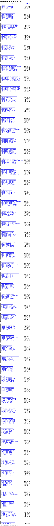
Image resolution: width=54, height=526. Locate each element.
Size (29, 3)
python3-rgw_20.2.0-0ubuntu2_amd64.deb (7, 424)
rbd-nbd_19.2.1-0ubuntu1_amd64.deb (6, 495)
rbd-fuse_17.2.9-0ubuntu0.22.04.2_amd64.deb (7, 439)
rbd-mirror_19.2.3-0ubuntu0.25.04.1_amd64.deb (7, 473)
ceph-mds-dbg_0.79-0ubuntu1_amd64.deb (7, 97)
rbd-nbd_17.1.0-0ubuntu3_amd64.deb (6, 491)
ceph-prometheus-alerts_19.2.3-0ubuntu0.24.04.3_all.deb (9, 204)
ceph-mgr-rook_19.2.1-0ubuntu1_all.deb (6, 190)
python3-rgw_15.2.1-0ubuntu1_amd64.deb (7, 409)
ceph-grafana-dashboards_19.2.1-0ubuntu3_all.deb (8, 68)
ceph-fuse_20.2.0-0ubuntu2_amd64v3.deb (7, 59)
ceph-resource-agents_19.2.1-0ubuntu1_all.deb (7, 224)
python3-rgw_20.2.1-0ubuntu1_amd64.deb (7, 428)
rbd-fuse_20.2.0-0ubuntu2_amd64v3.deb (6, 452)
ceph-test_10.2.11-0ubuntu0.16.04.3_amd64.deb (7, 252)
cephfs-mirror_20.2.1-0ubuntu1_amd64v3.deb (7, 287)
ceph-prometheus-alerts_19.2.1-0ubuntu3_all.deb (8, 203)
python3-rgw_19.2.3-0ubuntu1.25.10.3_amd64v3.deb (8, 422)
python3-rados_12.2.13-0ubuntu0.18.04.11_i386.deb (8, 399)
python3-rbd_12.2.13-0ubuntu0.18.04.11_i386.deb (8, 403)
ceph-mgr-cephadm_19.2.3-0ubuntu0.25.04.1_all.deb (8, 133)
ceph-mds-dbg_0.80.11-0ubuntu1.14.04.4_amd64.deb (8, 101)
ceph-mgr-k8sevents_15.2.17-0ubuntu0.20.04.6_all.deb (8, 170)
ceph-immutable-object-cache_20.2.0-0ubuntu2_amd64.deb (9, 90)
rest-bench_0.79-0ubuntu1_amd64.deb (6, 517)
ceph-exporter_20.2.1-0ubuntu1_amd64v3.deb (7, 18)
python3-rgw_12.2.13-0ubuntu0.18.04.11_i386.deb (8, 408)
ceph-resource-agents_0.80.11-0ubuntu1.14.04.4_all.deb (8, 212)
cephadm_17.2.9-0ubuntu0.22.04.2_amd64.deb (7, 262)
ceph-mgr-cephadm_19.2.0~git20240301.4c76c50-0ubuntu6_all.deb (10, 129)
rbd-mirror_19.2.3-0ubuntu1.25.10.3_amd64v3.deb (8, 475)
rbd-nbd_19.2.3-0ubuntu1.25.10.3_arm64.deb (7, 503)
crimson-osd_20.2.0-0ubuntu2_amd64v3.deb (7, 318)
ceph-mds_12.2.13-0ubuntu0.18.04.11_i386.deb (7, 122)
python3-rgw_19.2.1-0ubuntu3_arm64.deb (7, 418)
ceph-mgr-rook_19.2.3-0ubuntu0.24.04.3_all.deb (8, 192)
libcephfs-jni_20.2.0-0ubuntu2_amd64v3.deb (7, 367)
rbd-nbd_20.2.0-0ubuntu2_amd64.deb (6, 504)
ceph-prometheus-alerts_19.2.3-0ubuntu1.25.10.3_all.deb (9, 206)
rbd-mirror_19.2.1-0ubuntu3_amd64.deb (6, 470)
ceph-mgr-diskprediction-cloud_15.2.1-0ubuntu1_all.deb (9, 152)
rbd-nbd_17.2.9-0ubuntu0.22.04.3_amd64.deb (7, 493)
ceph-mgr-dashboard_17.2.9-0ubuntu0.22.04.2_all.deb (8, 141)
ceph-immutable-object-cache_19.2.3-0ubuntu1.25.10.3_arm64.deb (10, 89)
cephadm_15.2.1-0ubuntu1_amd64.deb (6, 258)
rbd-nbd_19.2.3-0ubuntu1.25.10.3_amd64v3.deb (8, 502)
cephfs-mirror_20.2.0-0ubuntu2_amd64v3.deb (7, 284)
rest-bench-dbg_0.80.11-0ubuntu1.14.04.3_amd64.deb (8, 513)
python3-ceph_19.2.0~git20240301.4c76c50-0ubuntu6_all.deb (9, 382)
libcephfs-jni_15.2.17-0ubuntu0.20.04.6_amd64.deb (8, 351)
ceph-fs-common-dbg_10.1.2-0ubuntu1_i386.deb (8, 28)
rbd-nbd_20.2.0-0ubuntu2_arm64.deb (6, 506)
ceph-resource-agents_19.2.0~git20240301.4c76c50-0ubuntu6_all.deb (10, 223)
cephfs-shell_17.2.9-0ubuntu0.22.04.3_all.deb (7, 294)
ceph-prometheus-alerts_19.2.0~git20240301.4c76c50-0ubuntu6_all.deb (11, 201)
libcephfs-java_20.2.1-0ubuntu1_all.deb (6, 345)
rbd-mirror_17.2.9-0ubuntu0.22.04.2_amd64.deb (7, 465)
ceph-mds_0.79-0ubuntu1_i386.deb (6, 109)
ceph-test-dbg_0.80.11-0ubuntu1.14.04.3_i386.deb (8, 235)
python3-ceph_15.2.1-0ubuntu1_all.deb (6, 377)
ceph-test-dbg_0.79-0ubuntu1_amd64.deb (7, 232)
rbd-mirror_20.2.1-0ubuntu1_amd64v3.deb (7, 482)
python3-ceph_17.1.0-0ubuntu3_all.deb (6, 379)
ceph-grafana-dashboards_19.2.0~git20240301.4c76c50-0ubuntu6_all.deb (11, 66)
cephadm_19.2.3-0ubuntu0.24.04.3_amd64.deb (7, 267)
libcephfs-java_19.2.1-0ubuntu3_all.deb (6, 339)
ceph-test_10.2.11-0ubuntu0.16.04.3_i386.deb (7, 253)
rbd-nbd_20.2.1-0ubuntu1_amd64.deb (6, 507)
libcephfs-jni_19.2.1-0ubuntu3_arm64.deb (7, 359)
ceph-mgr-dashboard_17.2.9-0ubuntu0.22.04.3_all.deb (8, 142)
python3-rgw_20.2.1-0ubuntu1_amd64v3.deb (7, 429)
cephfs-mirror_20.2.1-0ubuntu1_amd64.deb (7, 286)
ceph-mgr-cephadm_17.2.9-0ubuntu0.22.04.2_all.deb (8, 127)
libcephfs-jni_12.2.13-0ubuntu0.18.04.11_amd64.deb (8, 348)
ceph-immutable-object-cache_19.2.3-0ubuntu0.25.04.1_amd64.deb (10, 86)
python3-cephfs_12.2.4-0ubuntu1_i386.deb (7, 392)
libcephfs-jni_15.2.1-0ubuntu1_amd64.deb (7, 350)
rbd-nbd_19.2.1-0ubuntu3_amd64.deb (6, 496)
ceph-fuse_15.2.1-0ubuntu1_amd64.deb (6, 45)
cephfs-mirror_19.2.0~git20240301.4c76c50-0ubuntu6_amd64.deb (10, 273)
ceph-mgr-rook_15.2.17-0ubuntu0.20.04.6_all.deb (8, 184)
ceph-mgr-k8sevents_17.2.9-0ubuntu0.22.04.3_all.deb (8, 173)
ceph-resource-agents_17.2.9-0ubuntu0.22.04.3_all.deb (8, 222)
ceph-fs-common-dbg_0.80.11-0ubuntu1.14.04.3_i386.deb (9, 24)
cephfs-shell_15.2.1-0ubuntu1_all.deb (6, 289)
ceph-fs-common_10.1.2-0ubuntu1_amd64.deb (7, 38)
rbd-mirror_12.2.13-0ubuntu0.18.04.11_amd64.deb (8, 460)
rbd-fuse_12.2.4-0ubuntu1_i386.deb (6, 432)
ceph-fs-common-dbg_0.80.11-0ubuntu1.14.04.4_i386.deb (9, 26)
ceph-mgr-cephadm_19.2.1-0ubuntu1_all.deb (7, 130)
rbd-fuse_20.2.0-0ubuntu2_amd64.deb (6, 451)
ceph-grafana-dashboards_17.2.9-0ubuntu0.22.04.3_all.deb (9, 65)
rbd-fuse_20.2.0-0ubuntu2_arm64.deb (6, 453)
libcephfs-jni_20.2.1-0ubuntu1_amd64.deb (7, 369)
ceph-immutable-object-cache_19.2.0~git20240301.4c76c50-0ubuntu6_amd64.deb (12, 80)
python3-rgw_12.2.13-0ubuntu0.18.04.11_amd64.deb (8, 407)
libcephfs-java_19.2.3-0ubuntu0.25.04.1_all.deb (7, 341)
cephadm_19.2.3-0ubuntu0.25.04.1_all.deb (7, 268)
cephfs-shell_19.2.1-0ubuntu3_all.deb (6, 297)
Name (12, 3)
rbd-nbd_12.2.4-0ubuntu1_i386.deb (6, 485)
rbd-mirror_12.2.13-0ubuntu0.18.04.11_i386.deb (7, 461)
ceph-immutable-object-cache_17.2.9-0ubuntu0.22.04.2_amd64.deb (10, 78)
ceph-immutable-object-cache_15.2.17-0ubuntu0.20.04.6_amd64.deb (10, 76)
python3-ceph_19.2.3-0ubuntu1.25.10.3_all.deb (7, 388)
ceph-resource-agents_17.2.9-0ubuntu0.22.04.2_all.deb (8, 221)
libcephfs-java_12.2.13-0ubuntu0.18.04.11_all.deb (8, 330)
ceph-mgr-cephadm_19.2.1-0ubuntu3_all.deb (7, 131)
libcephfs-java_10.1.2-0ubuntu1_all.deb (6, 327)
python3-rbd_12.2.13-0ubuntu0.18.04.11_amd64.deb (8, 402)
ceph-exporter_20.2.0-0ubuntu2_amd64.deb (7, 14)
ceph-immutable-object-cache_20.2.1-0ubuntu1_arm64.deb (9, 96)
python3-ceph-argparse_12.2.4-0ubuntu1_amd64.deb (8, 372)
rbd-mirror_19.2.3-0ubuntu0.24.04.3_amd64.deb (7, 472)
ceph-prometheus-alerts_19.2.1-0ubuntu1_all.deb (8, 202)
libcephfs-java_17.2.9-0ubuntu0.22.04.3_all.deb (7, 336)
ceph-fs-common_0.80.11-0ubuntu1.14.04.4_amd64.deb (8, 36)
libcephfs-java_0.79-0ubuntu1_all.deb (6, 324)
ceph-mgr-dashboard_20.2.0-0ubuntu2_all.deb (7, 150)
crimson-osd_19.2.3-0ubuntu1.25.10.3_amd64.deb (8, 314)
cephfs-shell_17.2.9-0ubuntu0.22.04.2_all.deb (7, 293)
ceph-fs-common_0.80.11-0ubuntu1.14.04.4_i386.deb (8, 37)
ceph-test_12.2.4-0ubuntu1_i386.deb (6, 255)
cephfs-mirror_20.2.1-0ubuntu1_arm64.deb (7, 288)
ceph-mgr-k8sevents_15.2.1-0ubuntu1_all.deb (7, 169)
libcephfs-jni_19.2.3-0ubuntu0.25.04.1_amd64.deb (8, 361)
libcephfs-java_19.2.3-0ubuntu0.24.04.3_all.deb (7, 340)
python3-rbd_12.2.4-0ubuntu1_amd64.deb (7, 400)
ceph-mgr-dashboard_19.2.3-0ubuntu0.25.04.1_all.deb (8, 148)
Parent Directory (3, 5)
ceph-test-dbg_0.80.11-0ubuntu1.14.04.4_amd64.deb (8, 236)
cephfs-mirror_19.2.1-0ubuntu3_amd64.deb (7, 275)
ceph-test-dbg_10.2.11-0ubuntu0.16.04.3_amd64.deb (8, 241)
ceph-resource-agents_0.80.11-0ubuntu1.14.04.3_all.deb (8, 211)
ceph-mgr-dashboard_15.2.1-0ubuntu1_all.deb (7, 138)
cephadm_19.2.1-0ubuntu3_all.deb (6, 266)
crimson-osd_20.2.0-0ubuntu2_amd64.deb (7, 317)
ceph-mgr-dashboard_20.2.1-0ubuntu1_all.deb (7, 151)
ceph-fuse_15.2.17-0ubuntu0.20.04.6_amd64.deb (8, 46)
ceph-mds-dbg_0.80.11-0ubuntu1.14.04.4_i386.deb (8, 102)
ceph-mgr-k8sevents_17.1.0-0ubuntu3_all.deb (7, 171)
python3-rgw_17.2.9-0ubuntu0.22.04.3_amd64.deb (8, 413)
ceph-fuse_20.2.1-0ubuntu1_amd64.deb (6, 60)
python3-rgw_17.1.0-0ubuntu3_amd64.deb (7, 411)
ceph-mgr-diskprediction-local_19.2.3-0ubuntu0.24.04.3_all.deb (10, 163)
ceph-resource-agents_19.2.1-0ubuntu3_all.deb (7, 225)
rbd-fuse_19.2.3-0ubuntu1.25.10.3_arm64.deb (7, 450)
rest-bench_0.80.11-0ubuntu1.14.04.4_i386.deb (7, 523)
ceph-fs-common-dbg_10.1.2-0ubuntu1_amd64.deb (8, 27)
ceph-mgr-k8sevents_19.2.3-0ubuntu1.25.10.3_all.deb (8, 180)
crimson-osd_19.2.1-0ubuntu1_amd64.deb (7, 308)
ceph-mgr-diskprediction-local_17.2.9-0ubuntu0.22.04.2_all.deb (10, 158)
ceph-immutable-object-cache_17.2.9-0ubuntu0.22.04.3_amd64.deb (10, 79)
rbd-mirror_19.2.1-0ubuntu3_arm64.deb (6, 471)
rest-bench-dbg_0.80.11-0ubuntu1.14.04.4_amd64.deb (8, 515)
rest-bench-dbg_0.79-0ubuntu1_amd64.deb (7, 511)
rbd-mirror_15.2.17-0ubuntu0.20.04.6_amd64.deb (8, 463)
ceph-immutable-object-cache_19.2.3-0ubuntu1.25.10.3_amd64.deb (10, 87)
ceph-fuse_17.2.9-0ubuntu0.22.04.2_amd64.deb (7, 48)
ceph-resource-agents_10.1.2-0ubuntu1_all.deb (7, 213)
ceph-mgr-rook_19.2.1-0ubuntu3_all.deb (6, 191)
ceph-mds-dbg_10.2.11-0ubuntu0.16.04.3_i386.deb (8, 107)
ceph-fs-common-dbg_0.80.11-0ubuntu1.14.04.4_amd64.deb (9, 25)
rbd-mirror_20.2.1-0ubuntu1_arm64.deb (6, 483)
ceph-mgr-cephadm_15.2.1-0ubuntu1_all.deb (7, 123)
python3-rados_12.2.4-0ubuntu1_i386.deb (7, 397)
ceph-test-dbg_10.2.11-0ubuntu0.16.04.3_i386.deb (8, 242)
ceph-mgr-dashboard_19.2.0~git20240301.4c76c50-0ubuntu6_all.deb (10, 143)
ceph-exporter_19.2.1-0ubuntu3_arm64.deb (7, 8)
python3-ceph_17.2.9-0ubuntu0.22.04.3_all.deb (7, 381)
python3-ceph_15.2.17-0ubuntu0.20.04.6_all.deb (8, 378)
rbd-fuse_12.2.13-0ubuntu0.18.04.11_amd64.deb (8, 433)
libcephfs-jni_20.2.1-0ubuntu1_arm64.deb (7, 371)
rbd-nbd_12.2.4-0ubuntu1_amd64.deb (6, 484)
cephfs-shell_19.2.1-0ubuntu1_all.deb (6, 296)
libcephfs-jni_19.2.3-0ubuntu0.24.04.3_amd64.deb (8, 360)
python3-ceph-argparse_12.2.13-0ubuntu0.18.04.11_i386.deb (9, 376)
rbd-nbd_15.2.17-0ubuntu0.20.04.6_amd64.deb (7, 490)
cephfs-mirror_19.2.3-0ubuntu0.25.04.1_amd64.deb (8, 278)
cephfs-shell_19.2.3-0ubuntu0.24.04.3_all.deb (7, 298)
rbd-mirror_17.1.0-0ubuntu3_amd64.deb (6, 464)
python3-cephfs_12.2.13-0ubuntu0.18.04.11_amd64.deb (8, 393)
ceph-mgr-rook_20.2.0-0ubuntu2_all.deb (6, 195)
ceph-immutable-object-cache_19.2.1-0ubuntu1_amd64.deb (9, 81)
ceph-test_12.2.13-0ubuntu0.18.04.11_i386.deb (7, 257)
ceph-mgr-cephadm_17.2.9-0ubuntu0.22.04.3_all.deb (8, 128)
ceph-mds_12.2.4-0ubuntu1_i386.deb (6, 120)
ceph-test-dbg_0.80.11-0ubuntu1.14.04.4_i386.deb (8, 237)
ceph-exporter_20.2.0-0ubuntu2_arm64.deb (7, 16)
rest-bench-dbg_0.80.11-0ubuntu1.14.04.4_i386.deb (8, 516)
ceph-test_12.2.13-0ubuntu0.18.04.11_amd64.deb (8, 256)
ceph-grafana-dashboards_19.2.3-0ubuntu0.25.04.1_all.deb (9, 70)
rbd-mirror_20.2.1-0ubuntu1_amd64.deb (6, 481)
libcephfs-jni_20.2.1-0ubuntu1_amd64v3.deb (7, 370)
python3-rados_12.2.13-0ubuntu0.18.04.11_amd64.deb (8, 398)
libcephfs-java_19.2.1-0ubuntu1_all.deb (6, 338)
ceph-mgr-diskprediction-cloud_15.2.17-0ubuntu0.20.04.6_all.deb (10, 153)
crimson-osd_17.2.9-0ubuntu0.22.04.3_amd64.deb (8, 306)
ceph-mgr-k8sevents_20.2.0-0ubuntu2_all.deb (7, 181)
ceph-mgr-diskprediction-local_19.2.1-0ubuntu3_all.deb (8, 162)
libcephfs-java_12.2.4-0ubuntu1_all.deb (6, 329)
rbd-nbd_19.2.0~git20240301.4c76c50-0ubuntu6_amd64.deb (9, 494)
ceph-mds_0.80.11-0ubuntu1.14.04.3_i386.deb (7, 111)
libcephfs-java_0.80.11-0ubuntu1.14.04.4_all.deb (8, 326)
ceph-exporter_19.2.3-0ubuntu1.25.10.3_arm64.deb (8, 13)
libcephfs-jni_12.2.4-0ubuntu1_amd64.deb (7, 346)
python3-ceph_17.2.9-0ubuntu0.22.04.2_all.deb (7, 380)
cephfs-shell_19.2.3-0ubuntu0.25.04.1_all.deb (7, 299)
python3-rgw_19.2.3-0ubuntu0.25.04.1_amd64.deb (8, 420)
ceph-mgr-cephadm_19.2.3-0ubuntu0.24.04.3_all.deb (8, 132)
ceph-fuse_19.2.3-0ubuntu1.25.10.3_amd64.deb (7, 56)
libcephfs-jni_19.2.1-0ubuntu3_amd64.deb (7, 358)
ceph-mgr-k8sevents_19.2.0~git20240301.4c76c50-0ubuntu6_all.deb (10, 174)
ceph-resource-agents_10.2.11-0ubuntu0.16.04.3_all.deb (8, 214)
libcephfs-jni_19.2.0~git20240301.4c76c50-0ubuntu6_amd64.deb (10, 356)
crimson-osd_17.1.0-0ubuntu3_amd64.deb (7, 304)
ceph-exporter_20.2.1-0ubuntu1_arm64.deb (7, 19)
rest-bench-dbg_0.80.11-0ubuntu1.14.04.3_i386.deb (8, 514)
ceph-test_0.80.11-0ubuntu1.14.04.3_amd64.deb (7, 245)
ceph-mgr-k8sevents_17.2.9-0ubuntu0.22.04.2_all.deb (8, 172)
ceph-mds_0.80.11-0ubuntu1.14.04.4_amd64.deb (8, 112)
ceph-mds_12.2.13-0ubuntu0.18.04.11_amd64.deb (8, 121)
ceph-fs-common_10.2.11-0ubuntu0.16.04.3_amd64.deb (8, 40)
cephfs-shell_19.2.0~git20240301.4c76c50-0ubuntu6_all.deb (9, 295)
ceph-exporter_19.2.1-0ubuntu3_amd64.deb (7, 7)
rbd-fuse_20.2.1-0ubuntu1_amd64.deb (6, 454)
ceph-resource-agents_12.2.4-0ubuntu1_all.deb (7, 215)
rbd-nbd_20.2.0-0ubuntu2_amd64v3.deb (6, 505)
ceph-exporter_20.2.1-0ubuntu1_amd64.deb (7, 17)
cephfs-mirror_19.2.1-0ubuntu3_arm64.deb (7, 276)
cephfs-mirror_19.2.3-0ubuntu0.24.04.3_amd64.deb (8, 277)
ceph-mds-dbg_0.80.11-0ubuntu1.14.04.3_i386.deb (8, 100)
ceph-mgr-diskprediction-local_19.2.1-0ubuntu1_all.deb (8, 161)
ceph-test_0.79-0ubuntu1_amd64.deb (6, 243)
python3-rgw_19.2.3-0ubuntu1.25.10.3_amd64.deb (8, 421)
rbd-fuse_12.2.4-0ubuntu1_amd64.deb (6, 431)
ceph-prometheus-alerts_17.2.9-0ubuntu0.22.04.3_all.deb (9, 200)
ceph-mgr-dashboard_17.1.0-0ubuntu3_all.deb (7, 140)
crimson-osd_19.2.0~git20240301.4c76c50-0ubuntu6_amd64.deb (10, 307)
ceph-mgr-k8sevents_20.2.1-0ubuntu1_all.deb (7, 182)
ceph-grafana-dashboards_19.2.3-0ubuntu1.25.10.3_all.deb (9, 71)
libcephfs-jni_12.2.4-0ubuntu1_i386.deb (6, 347)
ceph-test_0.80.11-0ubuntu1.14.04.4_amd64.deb (7, 247)
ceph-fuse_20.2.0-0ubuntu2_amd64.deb (6, 58)
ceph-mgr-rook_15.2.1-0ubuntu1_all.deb (6, 183)
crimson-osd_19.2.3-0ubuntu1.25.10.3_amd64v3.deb (8, 315)
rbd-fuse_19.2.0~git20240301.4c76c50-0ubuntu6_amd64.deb (9, 441)
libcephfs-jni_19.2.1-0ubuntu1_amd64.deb (7, 357)
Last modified (26, 3)
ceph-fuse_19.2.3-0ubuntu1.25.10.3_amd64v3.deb (8, 57)
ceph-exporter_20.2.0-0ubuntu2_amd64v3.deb (7, 15)
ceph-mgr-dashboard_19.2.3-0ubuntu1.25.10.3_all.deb (8, 149)
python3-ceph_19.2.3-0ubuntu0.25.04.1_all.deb (7, 387)
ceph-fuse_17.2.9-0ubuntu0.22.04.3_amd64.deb (7, 49)
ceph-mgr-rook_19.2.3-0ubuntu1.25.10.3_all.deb (8, 194)
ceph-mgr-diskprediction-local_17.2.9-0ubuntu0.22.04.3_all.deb (10, 159)
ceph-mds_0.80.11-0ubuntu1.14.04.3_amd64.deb (8, 110)
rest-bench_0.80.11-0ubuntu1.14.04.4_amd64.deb (8, 522)
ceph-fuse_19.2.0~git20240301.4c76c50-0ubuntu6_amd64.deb (9, 50)
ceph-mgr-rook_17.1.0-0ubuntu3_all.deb (6, 185)
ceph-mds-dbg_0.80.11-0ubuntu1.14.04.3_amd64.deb (8, 99)
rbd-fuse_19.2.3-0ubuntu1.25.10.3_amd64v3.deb (8, 449)
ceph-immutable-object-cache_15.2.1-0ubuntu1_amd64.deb (9, 75)
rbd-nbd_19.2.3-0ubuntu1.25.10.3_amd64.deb (7, 501)
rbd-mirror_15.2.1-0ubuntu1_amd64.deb (6, 462)
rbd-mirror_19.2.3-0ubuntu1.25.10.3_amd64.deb (7, 474)
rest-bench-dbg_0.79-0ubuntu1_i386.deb (6, 512)
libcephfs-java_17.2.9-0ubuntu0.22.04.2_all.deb (7, 335)
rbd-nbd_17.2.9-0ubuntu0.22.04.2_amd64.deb (7, 492)
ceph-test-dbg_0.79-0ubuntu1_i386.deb (6, 233)
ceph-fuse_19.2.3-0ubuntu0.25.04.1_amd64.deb (7, 55)
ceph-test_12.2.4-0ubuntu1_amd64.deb (6, 254)
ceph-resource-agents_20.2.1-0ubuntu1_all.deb (7, 231)
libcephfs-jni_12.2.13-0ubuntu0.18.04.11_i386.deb (8, 349)
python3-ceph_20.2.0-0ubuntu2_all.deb (6, 389)
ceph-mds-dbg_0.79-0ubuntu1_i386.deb (6, 98)
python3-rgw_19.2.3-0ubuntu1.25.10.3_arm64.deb (8, 423)
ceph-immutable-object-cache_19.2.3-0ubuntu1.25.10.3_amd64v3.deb (10, 88)
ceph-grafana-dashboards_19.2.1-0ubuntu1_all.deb (8, 67)
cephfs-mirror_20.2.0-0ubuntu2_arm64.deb (7, 285)
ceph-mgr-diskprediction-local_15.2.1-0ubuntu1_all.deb (8, 154)
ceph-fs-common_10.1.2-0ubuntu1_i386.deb (7, 39)
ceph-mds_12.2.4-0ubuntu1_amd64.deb (6, 119)
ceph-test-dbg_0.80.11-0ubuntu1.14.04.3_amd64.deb (8, 234)
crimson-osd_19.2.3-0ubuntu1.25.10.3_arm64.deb (8, 316)
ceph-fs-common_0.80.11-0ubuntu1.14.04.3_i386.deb (8, 35)
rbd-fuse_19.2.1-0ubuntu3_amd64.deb (6, 443)
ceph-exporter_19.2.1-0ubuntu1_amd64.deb (7, 6)
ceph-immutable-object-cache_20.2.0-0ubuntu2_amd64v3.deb (9, 91)
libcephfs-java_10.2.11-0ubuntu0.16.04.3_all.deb (8, 328)
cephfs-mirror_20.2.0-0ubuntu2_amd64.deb (7, 283)
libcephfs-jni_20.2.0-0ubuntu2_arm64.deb (7, 368)
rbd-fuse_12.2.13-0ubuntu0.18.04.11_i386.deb (7, 434)
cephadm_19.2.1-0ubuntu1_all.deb (6, 265)
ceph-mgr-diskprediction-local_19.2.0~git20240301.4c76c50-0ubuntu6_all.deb (12, 160)
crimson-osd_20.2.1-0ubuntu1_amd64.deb (7, 320)
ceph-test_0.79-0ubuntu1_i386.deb (6, 244)
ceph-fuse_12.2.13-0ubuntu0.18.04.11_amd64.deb (8, 44)
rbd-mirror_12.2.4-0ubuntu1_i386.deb (6, 459)
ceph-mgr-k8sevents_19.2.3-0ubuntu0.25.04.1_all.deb (8, 179)
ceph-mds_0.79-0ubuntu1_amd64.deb (6, 108)
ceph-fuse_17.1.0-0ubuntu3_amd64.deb (6, 47)
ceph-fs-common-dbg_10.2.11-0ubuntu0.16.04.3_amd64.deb (9, 29)
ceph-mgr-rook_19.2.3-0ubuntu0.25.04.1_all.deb (8, 193)
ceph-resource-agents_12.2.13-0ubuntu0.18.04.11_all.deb (9, 216)
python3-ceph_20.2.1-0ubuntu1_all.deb (6, 390)
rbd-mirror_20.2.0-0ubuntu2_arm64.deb (6, 480)
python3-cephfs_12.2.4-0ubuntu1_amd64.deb (7, 391)
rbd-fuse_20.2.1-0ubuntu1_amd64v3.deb (6, 455)
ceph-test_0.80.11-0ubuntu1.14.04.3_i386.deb (7, 246)
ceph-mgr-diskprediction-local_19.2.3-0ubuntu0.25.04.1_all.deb (10, 164)
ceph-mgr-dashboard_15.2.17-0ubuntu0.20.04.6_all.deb (8, 139)
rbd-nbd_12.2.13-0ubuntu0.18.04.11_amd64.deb (7, 486)
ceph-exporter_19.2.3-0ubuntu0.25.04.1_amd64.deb (8, 9)
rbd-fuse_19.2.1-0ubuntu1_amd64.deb (6, 442)
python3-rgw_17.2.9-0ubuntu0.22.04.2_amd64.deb (8, 412)
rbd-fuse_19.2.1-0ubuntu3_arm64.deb (6, 444)
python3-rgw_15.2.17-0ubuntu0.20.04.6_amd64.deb (8, 410)
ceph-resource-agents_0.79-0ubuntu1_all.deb (7, 210)
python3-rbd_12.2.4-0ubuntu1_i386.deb (6, 401)
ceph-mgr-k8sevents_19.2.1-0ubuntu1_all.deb (7, 175)
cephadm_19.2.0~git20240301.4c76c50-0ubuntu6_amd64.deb (9, 264)
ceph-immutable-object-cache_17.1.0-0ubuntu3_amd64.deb (9, 77)
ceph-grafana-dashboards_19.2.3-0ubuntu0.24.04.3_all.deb (9, 69)
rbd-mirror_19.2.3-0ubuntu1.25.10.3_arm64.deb (7, 476)
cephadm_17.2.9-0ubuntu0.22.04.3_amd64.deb (7, 263)
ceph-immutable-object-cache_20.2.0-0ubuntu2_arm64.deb (9, 92)
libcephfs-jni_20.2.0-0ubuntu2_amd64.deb (7, 366)
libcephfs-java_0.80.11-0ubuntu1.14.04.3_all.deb (8, 325)
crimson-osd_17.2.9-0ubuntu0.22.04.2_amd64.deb (8, 305)
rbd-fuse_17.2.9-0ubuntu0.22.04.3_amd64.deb (7, 440)
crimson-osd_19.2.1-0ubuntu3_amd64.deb (7, 309)
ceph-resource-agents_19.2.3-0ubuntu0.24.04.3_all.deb (8, 226)
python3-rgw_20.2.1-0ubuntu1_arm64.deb (7, 430)
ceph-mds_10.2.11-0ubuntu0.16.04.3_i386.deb (7, 118)
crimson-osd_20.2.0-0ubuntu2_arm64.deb (7, 319)
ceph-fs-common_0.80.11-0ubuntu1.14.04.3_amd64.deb (8, 34)
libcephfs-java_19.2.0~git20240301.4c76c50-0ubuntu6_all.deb (9, 337)
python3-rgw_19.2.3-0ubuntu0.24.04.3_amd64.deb (8, 419)
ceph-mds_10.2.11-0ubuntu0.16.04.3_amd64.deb (8, 117)
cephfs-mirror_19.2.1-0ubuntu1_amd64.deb (7, 274)
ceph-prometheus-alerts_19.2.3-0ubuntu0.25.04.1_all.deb (9, 205)
